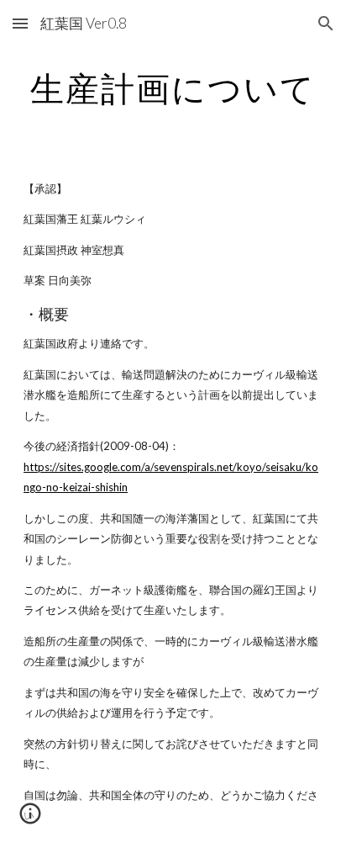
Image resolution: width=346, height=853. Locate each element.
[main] (173, 88)
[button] (20, 23)
